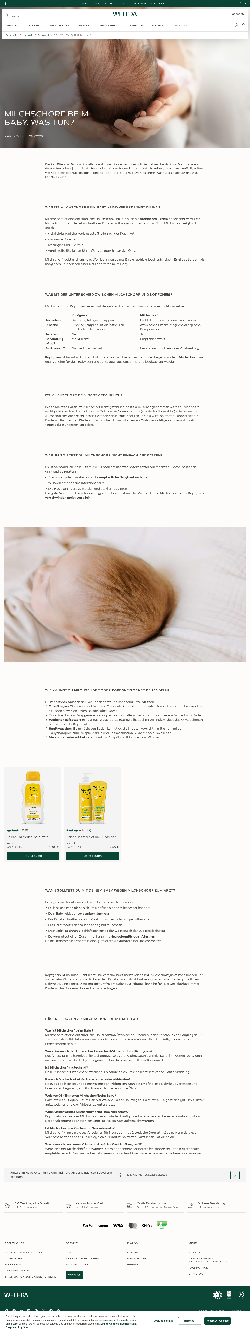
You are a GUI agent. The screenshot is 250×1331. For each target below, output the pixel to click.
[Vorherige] (240, 4)
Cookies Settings (163, 1320)
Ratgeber (86, 425)
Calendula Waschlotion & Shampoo (125, 733)
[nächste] (245, 4)
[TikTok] (58, 1311)
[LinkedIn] (29, 1311)
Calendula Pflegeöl (121, 706)
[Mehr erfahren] (217, 1295)
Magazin (28, 35)
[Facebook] (6, 1311)
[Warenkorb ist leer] (243, 25)
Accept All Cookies (218, 1320)
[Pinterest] (36, 1311)
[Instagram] (14, 1311)
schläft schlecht (94, 931)
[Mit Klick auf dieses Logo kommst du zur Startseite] (125, 14)
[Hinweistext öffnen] (120, 1175)
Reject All (189, 1320)
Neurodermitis (100, 264)
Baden (198, 715)
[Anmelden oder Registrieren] (236, 25)
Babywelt (43, 35)
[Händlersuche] (235, 1175)
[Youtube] (21, 1311)
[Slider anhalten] (5, 4)
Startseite (12, 35)
